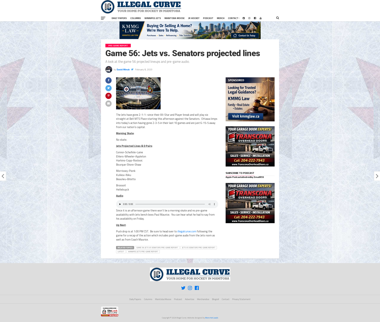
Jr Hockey (194, 18)
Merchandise (203, 299)
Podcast (208, 18)
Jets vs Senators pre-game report (198, 247)
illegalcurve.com (186, 231)
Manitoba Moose (174, 18)
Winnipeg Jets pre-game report (143, 251)
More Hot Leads (211, 317)
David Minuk (123, 69)
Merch (220, 18)
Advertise (189, 299)
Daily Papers (119, 18)
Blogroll (215, 299)
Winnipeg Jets (152, 18)
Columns (135, 18)
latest (121, 251)
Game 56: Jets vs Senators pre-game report (157, 247)
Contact (233, 18)
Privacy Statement (241, 299)
